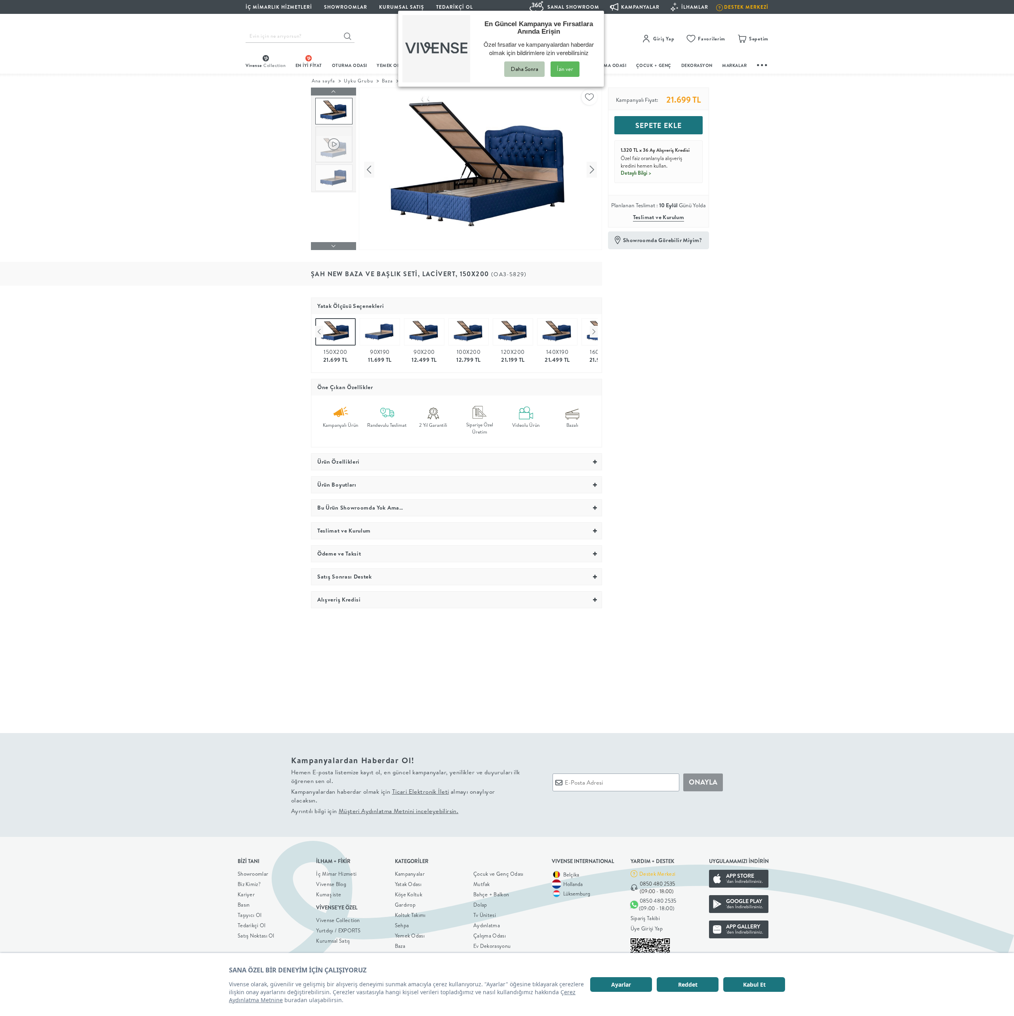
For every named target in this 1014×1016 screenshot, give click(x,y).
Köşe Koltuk (408, 894)
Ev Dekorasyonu (492, 945)
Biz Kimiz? (249, 884)
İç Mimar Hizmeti (336, 873)
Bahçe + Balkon (491, 894)
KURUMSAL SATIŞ (401, 7)
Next (594, 332)
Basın (244, 904)
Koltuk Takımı (410, 915)
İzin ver (565, 69)
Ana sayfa (323, 80)
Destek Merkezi (657, 873)
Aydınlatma (486, 925)
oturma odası (349, 65)
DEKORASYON (697, 65)
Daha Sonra (524, 69)
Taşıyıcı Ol (249, 915)
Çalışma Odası (489, 935)
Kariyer (246, 894)
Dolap (480, 904)
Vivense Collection (338, 920)
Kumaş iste (328, 894)
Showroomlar (253, 873)
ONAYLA (703, 782)
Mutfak (481, 884)
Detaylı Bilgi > (636, 172)
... (762, 64)
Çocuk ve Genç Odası (498, 873)
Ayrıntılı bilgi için (374, 811)
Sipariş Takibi (645, 918)
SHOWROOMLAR (345, 7)
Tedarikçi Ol (454, 7)
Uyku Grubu (358, 80)
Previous (319, 332)
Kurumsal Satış (333, 940)
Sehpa (402, 925)
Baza (387, 80)
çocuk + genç (653, 65)
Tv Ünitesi (484, 915)
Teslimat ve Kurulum (658, 217)
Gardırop (405, 904)
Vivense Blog (331, 884)
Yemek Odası (410, 935)
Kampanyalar (410, 873)
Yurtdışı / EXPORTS (338, 930)
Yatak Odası (408, 884)
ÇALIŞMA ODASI (609, 65)
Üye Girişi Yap (647, 928)
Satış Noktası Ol (256, 935)
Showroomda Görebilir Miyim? (662, 240)
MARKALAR (734, 65)
